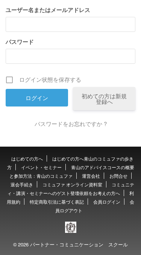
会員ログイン (106, 201)
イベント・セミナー (41, 167)
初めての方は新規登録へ (104, 98)
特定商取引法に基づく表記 (57, 201)
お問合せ (118, 175)
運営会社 (91, 175)
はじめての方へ (27, 158)
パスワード (20, 42)
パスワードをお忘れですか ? (71, 124)
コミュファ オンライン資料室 (72, 184)
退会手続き (22, 184)
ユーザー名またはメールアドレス (48, 10)
